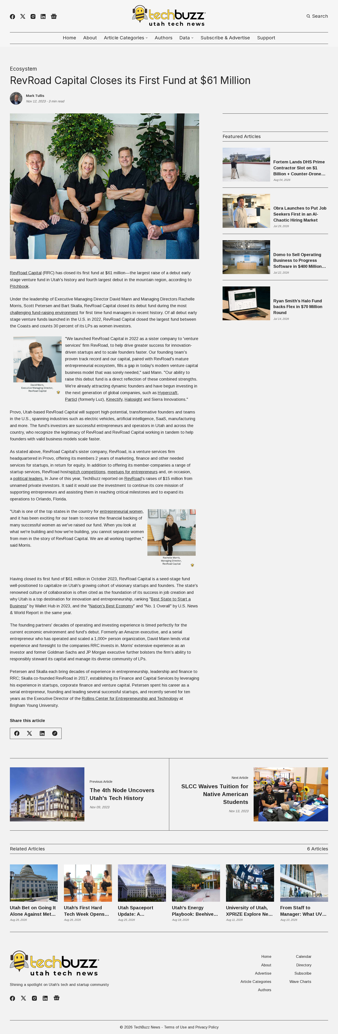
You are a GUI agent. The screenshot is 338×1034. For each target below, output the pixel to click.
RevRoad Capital (26, 272)
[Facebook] (12, 16)
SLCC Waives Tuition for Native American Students (214, 794)
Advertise (263, 973)
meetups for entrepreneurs (133, 471)
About (90, 37)
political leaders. (28, 478)
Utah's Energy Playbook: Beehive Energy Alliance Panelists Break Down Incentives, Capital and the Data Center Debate (195, 911)
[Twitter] (22, 16)
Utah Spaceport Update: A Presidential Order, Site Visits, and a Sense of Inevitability (141, 911)
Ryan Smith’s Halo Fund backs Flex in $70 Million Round (297, 306)
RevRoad (133, 478)
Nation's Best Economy (111, 606)
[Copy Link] (54, 733)
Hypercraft (168, 392)
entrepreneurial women (121, 511)
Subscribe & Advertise (225, 37)
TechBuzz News (147, 1027)
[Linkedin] (43, 16)
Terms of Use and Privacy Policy (191, 1027)
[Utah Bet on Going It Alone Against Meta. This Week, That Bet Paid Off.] (34, 883)
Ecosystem (23, 68)
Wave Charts (300, 981)
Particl (71, 399)
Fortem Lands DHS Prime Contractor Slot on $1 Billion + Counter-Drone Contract (299, 168)
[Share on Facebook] (16, 733)
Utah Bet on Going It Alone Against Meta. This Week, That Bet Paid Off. (33, 911)
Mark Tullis (35, 96)
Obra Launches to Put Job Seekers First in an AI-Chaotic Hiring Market (300, 214)
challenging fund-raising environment (44, 312)
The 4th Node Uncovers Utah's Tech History (122, 794)
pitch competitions (88, 471)
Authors (163, 37)
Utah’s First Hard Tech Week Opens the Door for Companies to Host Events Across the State (86, 911)
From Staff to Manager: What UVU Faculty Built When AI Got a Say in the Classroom (304, 911)
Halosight (133, 399)
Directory (303, 965)
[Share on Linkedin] (42, 733)
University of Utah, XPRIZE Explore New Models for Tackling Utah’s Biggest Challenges (249, 911)
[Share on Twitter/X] (29, 733)
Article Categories (256, 981)
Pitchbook (19, 286)
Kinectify (114, 399)
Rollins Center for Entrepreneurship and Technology (130, 698)
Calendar (303, 956)
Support (266, 37)
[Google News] (54, 16)
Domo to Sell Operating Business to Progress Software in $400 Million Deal (297, 260)
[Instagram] (33, 16)
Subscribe (303, 973)
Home (69, 37)
